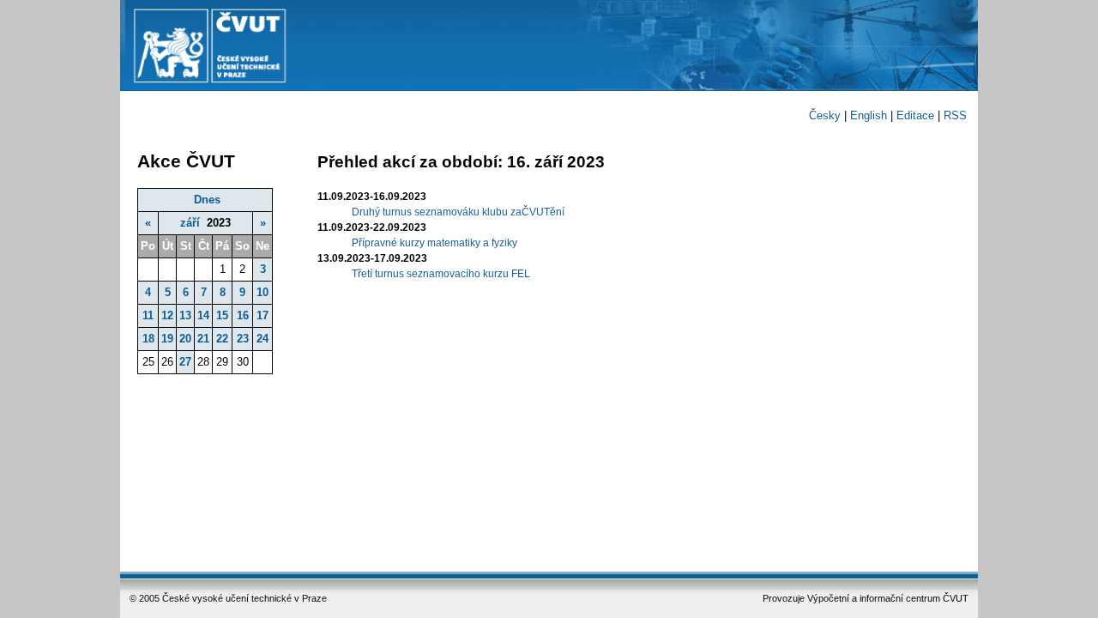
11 (148, 315)
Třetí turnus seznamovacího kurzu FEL (441, 274)
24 (262, 338)
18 (148, 338)
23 (243, 338)
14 (203, 315)
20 (185, 338)
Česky (825, 115)
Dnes (207, 199)
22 (222, 338)
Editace (915, 115)
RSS (955, 115)
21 (203, 338)
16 (243, 315)
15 (222, 315)
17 (262, 315)
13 (185, 315)
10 (262, 292)
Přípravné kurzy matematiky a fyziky (434, 243)
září (190, 222)
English (868, 115)
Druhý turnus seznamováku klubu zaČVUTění (458, 212)
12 (167, 315)
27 (185, 361)
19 (167, 338)
